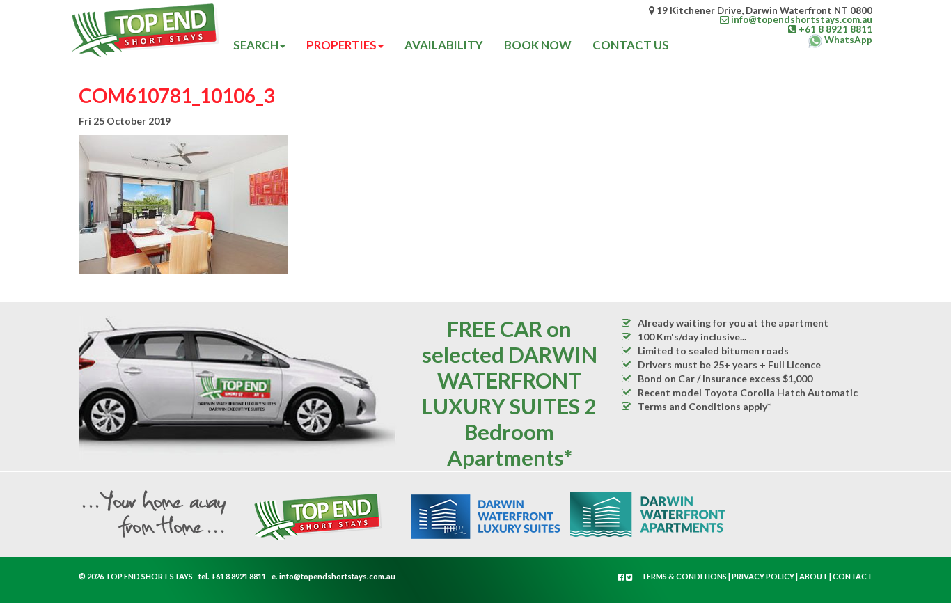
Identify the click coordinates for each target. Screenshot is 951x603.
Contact (852, 576)
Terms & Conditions (684, 576)
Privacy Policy (763, 576)
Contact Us (630, 45)
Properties (341, 45)
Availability (443, 45)
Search (255, 45)
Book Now (538, 45)
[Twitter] (629, 576)
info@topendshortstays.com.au (337, 576)
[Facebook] (622, 576)
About (813, 576)
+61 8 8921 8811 (238, 576)
